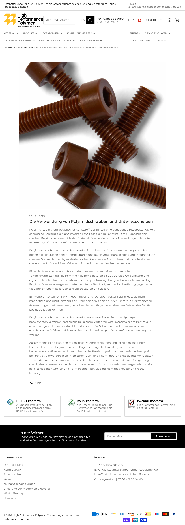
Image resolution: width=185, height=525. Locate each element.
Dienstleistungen (156, 33)
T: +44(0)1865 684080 (108, 464)
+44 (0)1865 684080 (110, 18)
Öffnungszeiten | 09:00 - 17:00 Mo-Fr (118, 479)
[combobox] (85, 20)
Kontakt (160, 40)
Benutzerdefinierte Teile (55, 40)
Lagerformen (50, 33)
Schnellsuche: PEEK (79, 33)
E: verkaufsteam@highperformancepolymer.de (126, 469)
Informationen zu (28, 47)
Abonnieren (163, 436)
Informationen (89, 40)
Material (9, 33)
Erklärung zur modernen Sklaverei (27, 488)
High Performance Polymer (29, 515)
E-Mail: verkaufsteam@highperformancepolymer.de (154, 5)
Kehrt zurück (12, 469)
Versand (9, 479)
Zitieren (135, 33)
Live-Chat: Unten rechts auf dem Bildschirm (123, 474)
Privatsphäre (12, 474)
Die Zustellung (141, 40)
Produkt (28, 33)
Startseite (9, 47)
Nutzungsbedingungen (19, 484)
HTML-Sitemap (14, 493)
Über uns (10, 498)
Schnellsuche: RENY (18, 40)
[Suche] (90, 20)
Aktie (38, 382)
